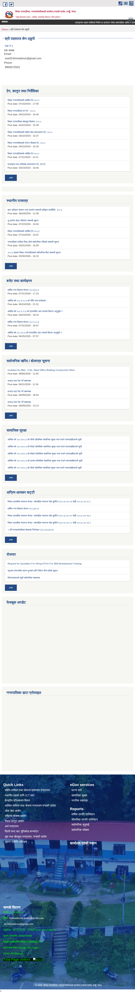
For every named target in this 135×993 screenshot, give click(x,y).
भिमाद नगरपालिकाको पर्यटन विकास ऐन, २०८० (26, 143)
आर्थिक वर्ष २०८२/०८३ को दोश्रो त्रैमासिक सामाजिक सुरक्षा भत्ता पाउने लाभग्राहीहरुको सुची (45, 453)
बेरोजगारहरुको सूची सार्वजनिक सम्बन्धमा (24, 577)
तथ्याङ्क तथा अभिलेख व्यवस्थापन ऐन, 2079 (26, 164)
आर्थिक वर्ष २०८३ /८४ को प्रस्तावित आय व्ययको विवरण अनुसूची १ (35, 311)
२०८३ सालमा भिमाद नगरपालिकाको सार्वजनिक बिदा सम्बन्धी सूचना (34, 252)
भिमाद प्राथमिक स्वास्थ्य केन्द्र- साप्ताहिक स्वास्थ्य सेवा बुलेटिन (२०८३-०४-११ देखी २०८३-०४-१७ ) (49, 515)
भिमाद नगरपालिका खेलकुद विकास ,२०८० (24, 121)
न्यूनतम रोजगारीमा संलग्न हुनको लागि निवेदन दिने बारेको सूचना (33, 570)
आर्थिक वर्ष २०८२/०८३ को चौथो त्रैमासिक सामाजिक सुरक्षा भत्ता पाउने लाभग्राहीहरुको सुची (44, 439)
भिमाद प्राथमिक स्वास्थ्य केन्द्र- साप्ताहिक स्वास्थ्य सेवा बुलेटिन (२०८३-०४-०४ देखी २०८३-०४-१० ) (49, 501)
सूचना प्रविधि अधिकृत (16, 841)
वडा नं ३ (9, 45)
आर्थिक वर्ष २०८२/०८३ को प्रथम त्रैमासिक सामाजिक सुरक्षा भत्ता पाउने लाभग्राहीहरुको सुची (45, 460)
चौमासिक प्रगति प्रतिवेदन (84, 819)
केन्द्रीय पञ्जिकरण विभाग (17, 800)
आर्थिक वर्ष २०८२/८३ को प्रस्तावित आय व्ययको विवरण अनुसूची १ (35, 332)
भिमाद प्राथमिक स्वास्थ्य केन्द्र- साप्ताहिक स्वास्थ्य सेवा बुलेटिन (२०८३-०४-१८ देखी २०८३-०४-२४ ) (49, 522)
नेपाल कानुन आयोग (14, 821)
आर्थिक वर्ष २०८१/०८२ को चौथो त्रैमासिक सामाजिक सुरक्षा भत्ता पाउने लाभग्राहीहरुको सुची (44, 467)
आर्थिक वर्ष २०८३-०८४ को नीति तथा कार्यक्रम (27, 300)
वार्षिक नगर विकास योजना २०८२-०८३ (23, 322)
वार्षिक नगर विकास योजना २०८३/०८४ (23, 290)
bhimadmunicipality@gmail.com (26, 918)
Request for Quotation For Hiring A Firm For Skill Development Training (44, 563)
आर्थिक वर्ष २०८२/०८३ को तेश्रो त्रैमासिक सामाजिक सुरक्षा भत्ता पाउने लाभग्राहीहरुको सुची (45, 446)
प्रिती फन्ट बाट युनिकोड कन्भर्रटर (21, 831)
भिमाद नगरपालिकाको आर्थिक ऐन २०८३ (23, 231)
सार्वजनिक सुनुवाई (80, 824)
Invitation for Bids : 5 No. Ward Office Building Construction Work (41, 370)
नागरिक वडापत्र (79, 800)
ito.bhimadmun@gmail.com (18, 924)
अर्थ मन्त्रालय (11, 826)
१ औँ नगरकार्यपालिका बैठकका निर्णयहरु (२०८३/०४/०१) (31, 529)
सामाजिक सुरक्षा (79, 795)
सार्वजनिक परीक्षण (80, 829)
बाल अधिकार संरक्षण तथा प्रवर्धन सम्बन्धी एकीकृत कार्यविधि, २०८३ (35, 209)
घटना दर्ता (76, 790)
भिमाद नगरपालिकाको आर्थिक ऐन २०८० (23, 153)
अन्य (11, 177)
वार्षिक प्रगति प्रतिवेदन (83, 814)
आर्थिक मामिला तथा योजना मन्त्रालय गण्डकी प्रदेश (30, 805)
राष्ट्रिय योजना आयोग (15, 816)
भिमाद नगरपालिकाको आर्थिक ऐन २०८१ (23, 100)
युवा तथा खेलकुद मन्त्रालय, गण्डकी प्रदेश (26, 836)
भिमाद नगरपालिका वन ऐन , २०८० (21, 110)
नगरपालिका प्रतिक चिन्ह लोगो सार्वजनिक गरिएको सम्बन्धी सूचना (33, 241)
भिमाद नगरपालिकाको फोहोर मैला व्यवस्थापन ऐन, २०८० (30, 132)
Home (5, 29)
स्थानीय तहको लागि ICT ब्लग (19, 795)
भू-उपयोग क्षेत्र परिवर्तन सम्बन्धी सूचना (23, 220)
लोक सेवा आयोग (13, 810)
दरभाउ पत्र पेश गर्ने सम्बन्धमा (19, 380)
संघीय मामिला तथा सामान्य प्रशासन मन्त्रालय (27, 790)
